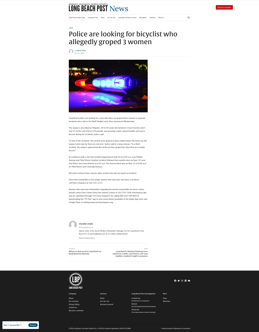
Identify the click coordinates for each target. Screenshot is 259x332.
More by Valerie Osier (87, 238)
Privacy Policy (74, 304)
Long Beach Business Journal (127, 17)
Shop (165, 298)
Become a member (224, 7)
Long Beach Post (93, 17)
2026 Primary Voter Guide (77, 17)
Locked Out (140, 299)
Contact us (73, 308)
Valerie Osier (81, 50)
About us (161, 17)
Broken (144, 305)
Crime (71, 28)
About (71, 298)
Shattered (144, 311)
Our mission (73, 301)
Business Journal (106, 304)
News (103, 17)
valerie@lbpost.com (87, 227)
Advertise (152, 17)
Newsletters (143, 17)
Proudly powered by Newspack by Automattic (175, 328)
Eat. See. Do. (111, 17)
